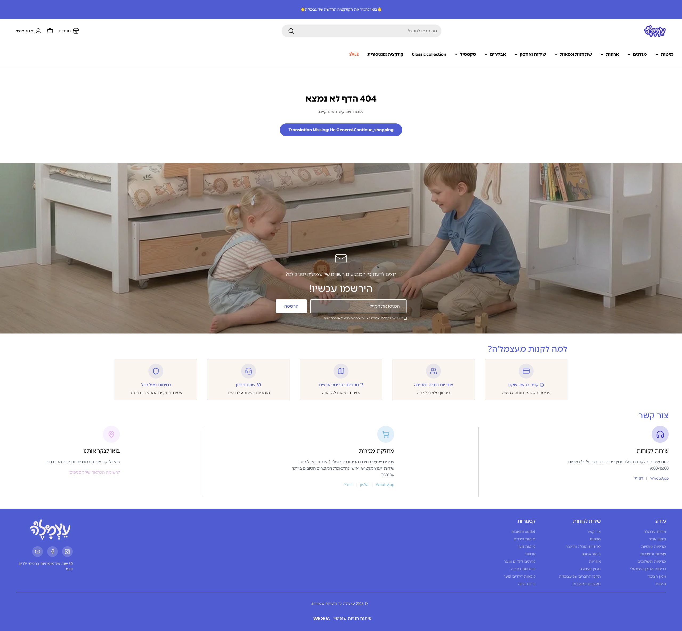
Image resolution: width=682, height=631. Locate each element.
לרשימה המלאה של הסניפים (94, 472)
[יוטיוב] (37, 551)
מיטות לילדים (524, 539)
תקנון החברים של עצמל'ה (580, 576)
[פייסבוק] (52, 551)
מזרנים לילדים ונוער (519, 561)
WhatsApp (659, 478)
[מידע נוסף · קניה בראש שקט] (542, 385)
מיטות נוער (526, 546)
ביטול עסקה (591, 554)
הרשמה (291, 306)
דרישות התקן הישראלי (648, 569)
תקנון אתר (657, 539)
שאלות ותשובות (653, 554)
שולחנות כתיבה (523, 569)
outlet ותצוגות (523, 531)
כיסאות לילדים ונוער (519, 576)
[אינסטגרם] (67, 551)
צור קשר (594, 531)
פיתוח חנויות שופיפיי (352, 618)
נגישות (660, 584)
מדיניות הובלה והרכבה (583, 546)
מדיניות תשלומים (652, 561)
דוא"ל (638, 478)
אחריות (595, 561)
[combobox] (361, 31)
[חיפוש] (291, 31)
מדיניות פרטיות (653, 546)
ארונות (530, 554)
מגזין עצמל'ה (590, 569)
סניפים (595, 539)
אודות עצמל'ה (654, 531)
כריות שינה (526, 584)
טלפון (364, 485)
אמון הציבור (656, 576)
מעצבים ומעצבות (586, 584)
